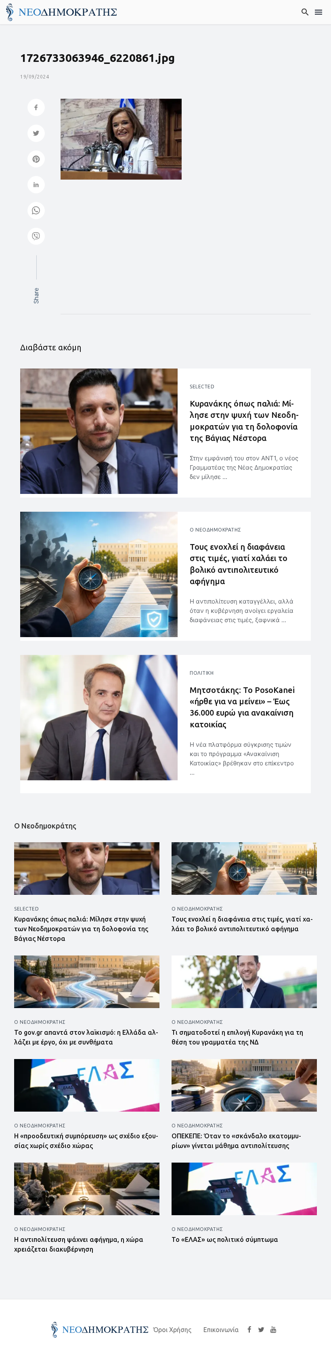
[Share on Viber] (36, 237)
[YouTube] (273, 1329)
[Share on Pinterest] (36, 159)
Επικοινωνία (221, 1329)
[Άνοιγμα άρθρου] (99, 431)
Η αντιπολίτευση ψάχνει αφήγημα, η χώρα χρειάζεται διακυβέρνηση (78, 1244)
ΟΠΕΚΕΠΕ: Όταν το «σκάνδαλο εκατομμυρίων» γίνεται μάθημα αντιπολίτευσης (236, 1140)
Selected (202, 386)
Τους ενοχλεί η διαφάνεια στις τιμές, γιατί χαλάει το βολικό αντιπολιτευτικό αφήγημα (238, 564)
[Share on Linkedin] (36, 185)
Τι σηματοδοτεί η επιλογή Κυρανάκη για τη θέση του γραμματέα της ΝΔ (237, 1037)
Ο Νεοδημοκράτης (215, 529)
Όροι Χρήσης (172, 1329)
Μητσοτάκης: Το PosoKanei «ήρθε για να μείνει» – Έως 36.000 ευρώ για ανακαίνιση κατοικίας (242, 707)
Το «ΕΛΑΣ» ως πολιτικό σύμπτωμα (225, 1239)
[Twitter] (261, 1329)
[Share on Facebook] (36, 108)
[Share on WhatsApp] (36, 211)
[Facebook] (249, 1329)
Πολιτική (202, 673)
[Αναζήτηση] (305, 12)
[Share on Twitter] (36, 134)
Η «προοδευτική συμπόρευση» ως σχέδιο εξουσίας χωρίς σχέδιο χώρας (86, 1140)
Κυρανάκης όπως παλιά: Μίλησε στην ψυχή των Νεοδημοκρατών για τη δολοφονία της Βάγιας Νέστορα (244, 421)
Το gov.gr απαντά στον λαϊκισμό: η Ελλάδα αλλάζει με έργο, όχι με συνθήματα (86, 1037)
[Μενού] (318, 12)
